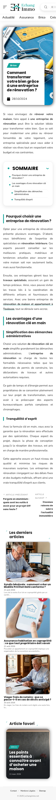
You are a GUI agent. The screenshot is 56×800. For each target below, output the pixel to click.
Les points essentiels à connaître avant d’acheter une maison (25, 760)
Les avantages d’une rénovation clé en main (29, 185)
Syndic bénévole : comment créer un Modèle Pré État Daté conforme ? (27, 586)
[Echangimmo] (22, 7)
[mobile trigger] (5, 7)
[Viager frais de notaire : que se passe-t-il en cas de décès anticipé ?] (28, 674)
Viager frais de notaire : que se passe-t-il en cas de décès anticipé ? (27, 698)
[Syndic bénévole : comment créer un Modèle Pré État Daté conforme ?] (28, 561)
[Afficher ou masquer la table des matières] (43, 168)
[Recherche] (46, 7)
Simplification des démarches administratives (28, 193)
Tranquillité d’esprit (23, 199)
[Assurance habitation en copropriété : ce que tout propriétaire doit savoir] (28, 618)
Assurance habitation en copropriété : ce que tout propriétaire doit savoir (27, 642)
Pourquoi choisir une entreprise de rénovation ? (28, 176)
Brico (13, 65)
